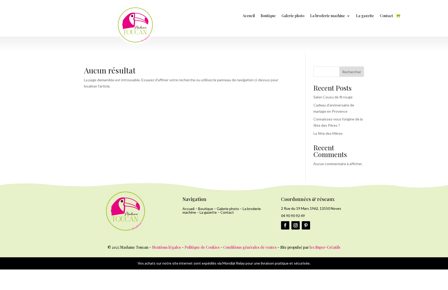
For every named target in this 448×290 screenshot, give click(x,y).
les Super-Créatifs (325, 247)
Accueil (249, 16)
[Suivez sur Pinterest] (306, 225)
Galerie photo (293, 16)
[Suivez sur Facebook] (285, 225)
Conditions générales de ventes (250, 247)
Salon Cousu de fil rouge (333, 97)
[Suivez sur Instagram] (295, 225)
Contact (386, 16)
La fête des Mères (328, 133)
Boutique (268, 16)
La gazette (365, 16)
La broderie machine (327, 16)
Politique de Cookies (202, 247)
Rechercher (351, 72)
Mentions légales (166, 247)
